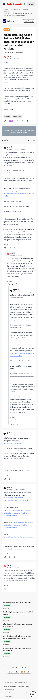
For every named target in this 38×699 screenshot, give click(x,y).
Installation (7, 116)
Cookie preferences (9, 689)
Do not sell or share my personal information (16, 693)
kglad (8, 147)
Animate (25, 9)
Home (6, 9)
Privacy (28, 686)
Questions (7, 11)
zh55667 (9, 56)
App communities (15, 9)
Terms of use (20, 686)
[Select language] (24, 4)
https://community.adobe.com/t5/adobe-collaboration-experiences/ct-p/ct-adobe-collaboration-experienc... (17, 512)
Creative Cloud (17, 116)
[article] (19, 197)
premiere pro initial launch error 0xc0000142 (17, 602)
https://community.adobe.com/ (12, 443)
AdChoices (9, 696)
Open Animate (28, 21)
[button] (4, 5)
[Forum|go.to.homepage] (14, 4)
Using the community (10, 686)
